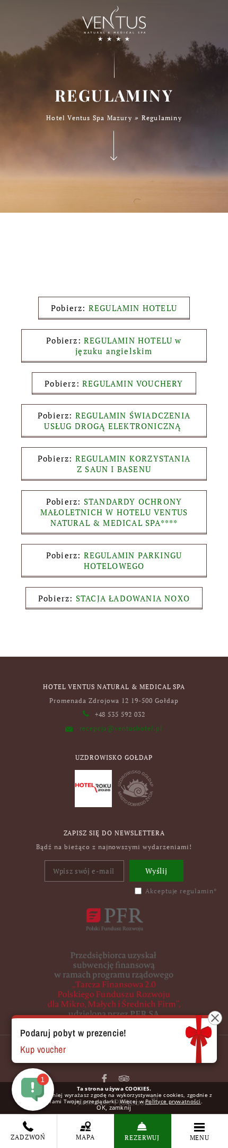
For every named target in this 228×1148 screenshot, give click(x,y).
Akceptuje (181, 891)
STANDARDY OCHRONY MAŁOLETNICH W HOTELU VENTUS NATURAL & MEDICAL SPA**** (114, 512)
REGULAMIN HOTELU (133, 308)
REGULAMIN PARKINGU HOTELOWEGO (133, 560)
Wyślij (156, 871)
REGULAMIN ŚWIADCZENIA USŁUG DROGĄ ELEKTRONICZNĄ (117, 420)
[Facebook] (104, 1078)
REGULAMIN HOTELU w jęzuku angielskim (128, 345)
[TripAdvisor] (124, 1078)
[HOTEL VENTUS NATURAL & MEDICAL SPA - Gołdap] (114, 23)
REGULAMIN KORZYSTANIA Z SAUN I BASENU (132, 463)
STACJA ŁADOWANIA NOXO (133, 598)
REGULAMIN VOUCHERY (132, 383)
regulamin (197, 891)
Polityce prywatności (173, 1101)
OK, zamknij (114, 1107)
